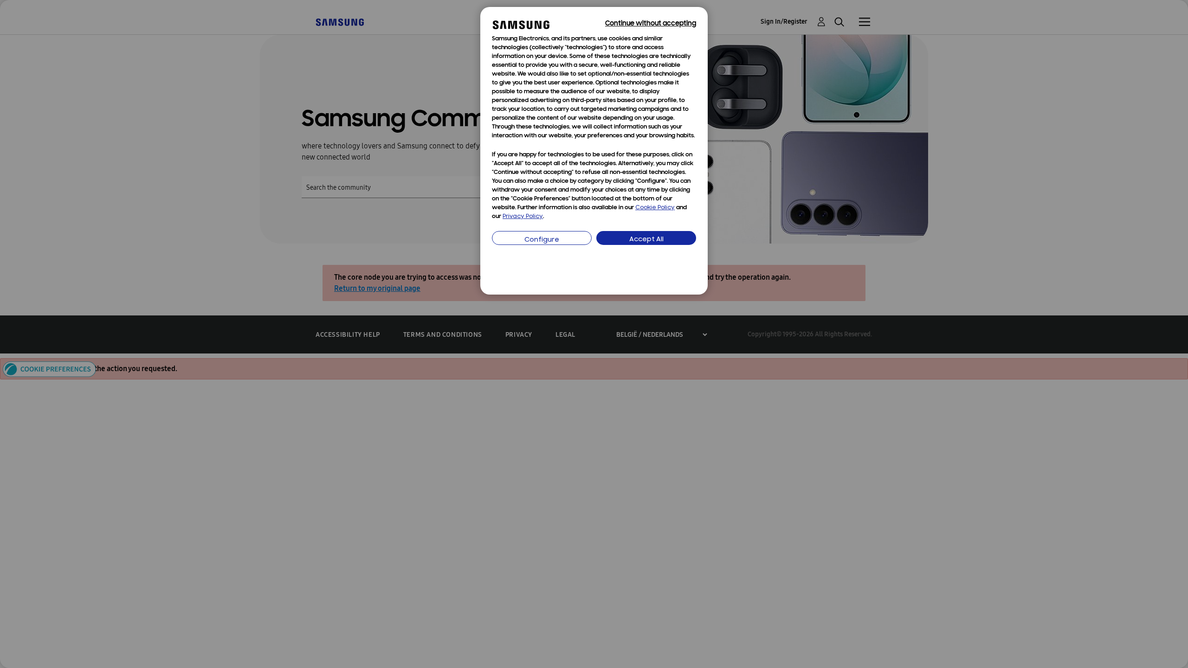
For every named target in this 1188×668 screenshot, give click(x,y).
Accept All (646, 239)
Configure (541, 240)
